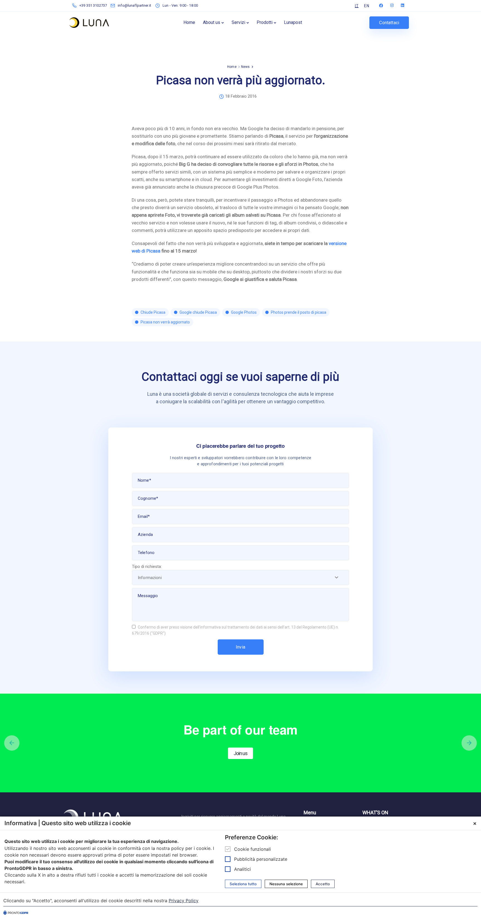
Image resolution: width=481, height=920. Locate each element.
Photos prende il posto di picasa (298, 312)
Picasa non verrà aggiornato (165, 322)
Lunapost (293, 22)
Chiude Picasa (153, 312)
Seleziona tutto (243, 884)
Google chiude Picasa (198, 312)
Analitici (242, 869)
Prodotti (265, 22)
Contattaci (389, 22)
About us (211, 22)
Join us (240, 753)
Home (189, 22)
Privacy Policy (183, 900)
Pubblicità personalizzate (260, 859)
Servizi (238, 22)
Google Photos (244, 312)
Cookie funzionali (252, 849)
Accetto (323, 884)
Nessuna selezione (286, 884)
